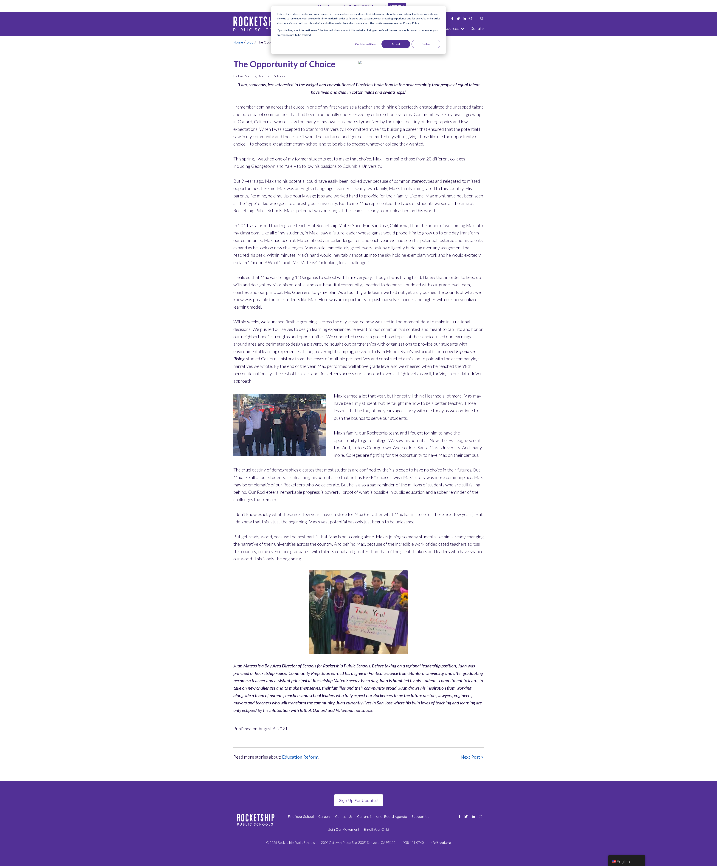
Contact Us (344, 816)
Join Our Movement (343, 829)
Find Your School (301, 816)
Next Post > (472, 757)
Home (238, 42)
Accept (396, 44)
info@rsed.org (440, 842)
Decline (426, 44)
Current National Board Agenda (382, 816)
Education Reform (300, 757)
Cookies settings (365, 44)
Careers (324, 816)
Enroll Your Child (376, 829)
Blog (250, 42)
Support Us (420, 816)
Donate (477, 28)
